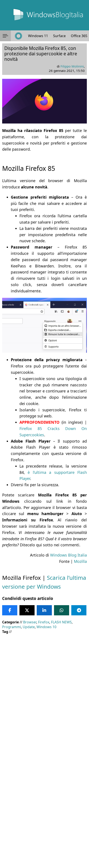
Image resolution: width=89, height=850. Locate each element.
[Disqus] (44, 791)
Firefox (43, 622)
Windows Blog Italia (68, 555)
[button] (5, 35)
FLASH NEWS (61, 622)
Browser (29, 622)
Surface (59, 35)
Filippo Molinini (72, 66)
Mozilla (80, 561)
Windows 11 (38, 35)
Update (29, 626)
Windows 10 (46, 626)
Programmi (11, 626)
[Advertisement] (44, 683)
